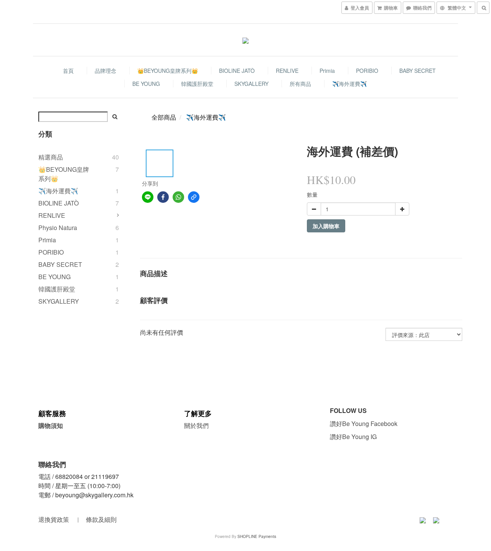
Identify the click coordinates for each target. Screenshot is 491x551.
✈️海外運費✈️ (349, 83)
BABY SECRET (417, 70)
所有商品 (300, 83)
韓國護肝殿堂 (197, 83)
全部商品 (164, 117)
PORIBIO (367, 70)
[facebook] (163, 197)
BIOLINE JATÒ (237, 70)
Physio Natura (57, 227)
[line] (147, 197)
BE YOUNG (146, 83)
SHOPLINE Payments (256, 536)
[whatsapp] (178, 197)
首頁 (68, 70)
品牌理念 (105, 70)
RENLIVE (287, 70)
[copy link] (193, 197)
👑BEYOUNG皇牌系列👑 (167, 70)
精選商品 (50, 157)
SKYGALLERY (251, 83)
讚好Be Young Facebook (365, 423)
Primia (327, 70)
